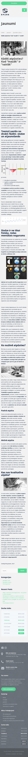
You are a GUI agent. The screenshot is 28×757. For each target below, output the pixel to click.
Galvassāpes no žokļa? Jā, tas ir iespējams (13, 597)
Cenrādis (5, 699)
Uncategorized (6, 584)
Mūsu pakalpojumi (8, 689)
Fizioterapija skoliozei (8, 603)
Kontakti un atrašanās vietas (10, 704)
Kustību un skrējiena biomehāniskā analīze (13, 720)
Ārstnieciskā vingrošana (9, 718)
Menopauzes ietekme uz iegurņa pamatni (13, 596)
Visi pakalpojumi (7, 714)
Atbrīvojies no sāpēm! (8, 706)
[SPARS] (5, 11)
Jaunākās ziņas (6, 580)
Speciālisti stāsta (7, 582)
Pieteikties (14, 3)
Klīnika (4, 697)
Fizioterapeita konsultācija (9, 716)
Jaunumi (5, 702)
